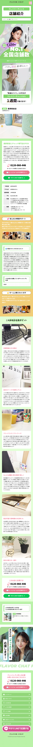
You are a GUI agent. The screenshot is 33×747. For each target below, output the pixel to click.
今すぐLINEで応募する (16, 177)
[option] (16, 126)
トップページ (5, 19)
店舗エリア (10, 19)
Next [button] (31, 126)
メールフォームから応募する (16, 172)
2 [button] (15, 136)
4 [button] (17, 136)
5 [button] (19, 136)
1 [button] (13, 136)
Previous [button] (2, 126)
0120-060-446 (18, 165)
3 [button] (16, 136)
